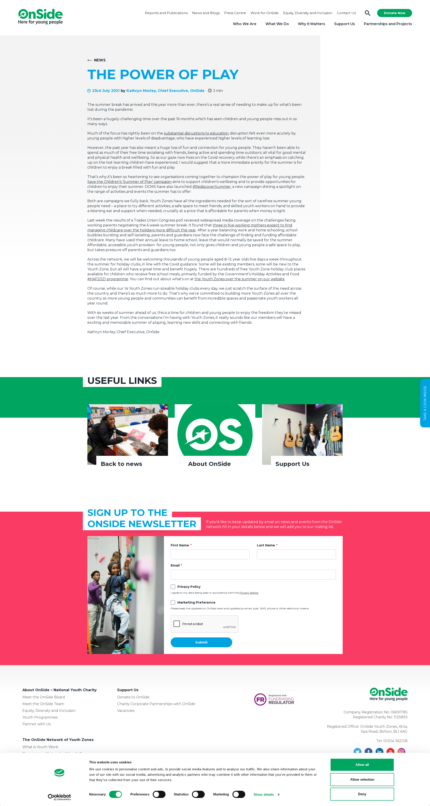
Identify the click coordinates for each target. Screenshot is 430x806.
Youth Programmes (40, 717)
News (100, 60)
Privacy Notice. (249, 592)
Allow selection (362, 779)
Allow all (362, 765)
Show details (264, 794)
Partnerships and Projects (388, 24)
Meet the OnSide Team (43, 704)
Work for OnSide (265, 13)
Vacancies (125, 710)
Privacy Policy (188, 587)
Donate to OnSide (133, 697)
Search (367, 13)
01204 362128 (395, 741)
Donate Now (394, 13)
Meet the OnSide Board (43, 697)
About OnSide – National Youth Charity (59, 690)
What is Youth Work (40, 747)
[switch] (159, 794)
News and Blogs (206, 13)
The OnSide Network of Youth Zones (58, 740)
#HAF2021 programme (107, 279)
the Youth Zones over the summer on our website (240, 279)
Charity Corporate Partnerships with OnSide (156, 704)
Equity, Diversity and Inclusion (307, 13)
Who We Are (244, 24)
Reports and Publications (166, 13)
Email (175, 565)
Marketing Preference (196, 602)
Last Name (266, 545)
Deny (362, 794)
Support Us (344, 24)
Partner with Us (36, 724)
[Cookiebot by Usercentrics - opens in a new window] (59, 797)
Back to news (121, 463)
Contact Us (346, 13)
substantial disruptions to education (196, 133)
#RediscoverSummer (212, 187)
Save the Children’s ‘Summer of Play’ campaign (129, 182)
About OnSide (209, 463)
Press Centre (235, 13)
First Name (180, 545)
